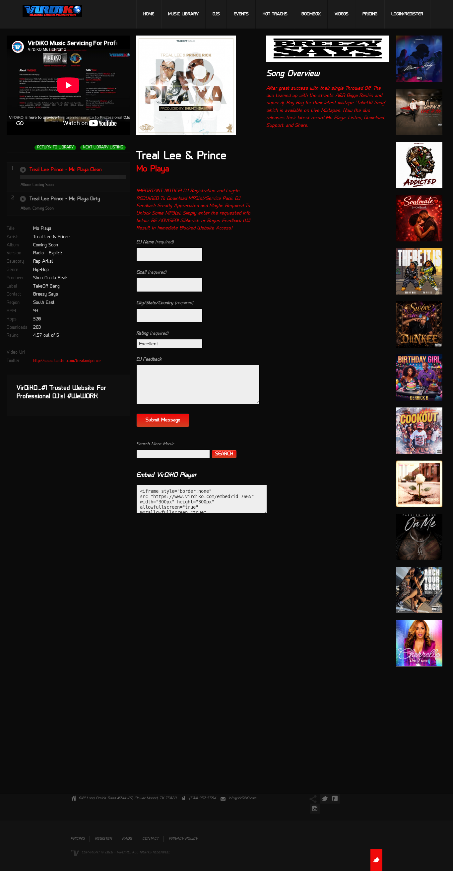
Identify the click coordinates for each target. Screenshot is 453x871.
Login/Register (407, 14)
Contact (150, 839)
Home (148, 14)
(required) (155, 242)
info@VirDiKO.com (242, 798)
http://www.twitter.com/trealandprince (67, 361)
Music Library (183, 14)
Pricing (369, 14)
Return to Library (55, 147)
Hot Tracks (275, 14)
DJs (216, 14)
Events (241, 14)
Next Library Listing (103, 147)
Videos (342, 14)
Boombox (311, 14)
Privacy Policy (183, 839)
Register (103, 839)
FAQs (127, 839)
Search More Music (155, 444)
